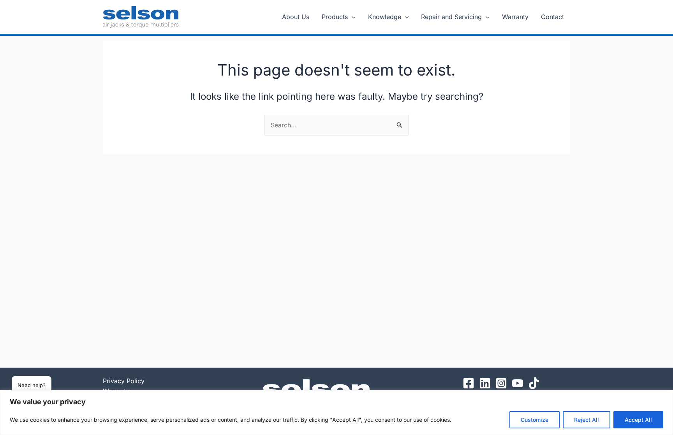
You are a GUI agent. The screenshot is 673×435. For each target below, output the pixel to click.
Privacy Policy (123, 381)
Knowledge (384, 17)
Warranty (515, 17)
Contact (552, 17)
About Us (295, 17)
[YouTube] (517, 383)
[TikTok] (534, 383)
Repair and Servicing (451, 17)
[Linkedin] (485, 383)
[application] (352, 17)
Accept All (638, 419)
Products (335, 17)
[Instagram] (501, 383)
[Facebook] (468, 383)
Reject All (586, 419)
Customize (534, 419)
